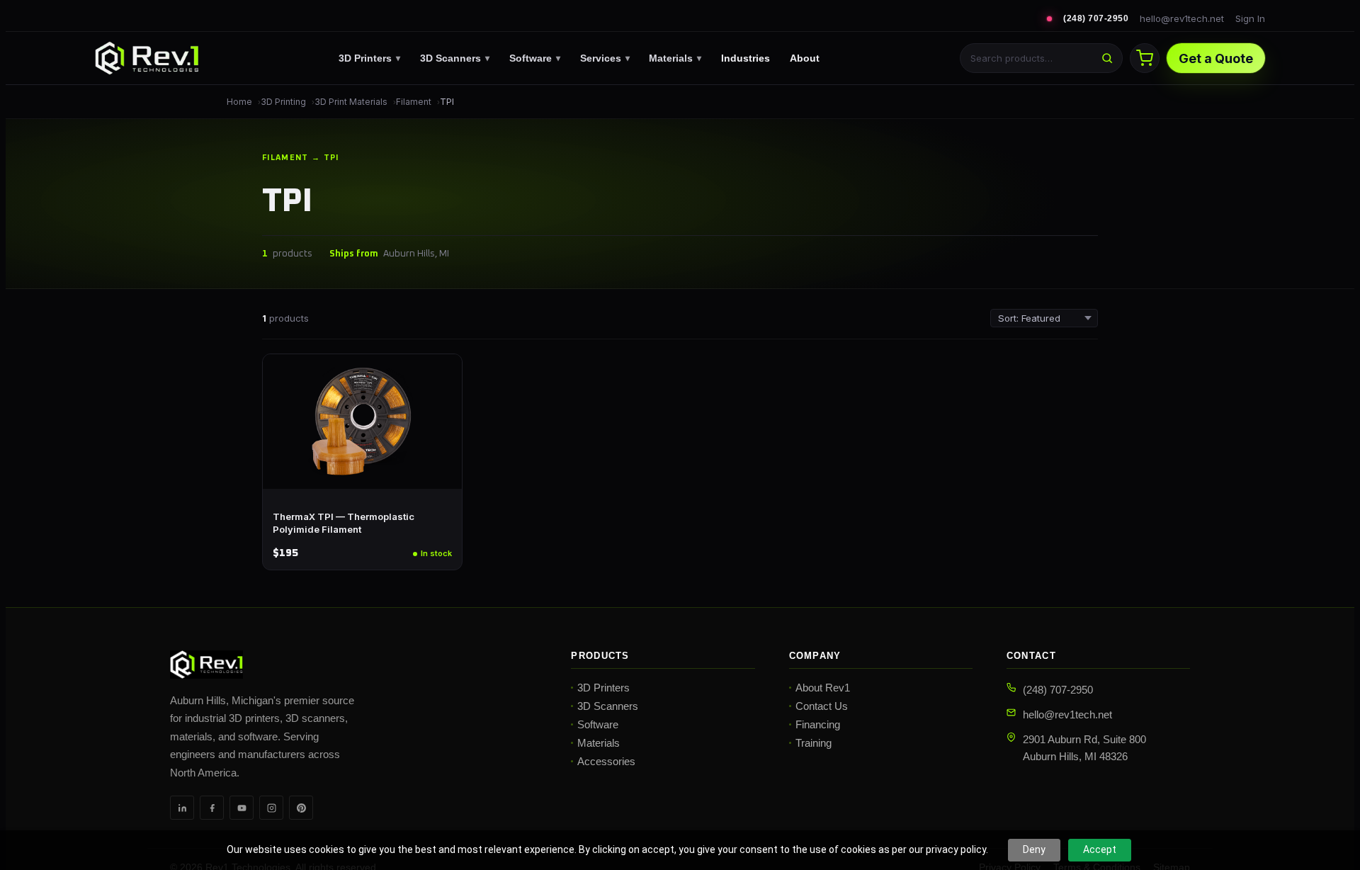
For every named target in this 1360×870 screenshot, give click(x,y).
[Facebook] (212, 808)
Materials (675, 58)
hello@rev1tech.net (1182, 18)
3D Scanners (454, 58)
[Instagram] (271, 808)
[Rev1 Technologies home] (146, 58)
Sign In (1250, 18)
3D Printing (283, 101)
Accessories (606, 761)
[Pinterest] (301, 808)
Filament (413, 101)
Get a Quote (1216, 58)
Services (605, 58)
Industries (745, 58)
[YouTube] (242, 808)
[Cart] (1145, 58)
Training (813, 743)
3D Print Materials (350, 101)
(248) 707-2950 (1095, 18)
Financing (817, 724)
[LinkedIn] (182, 808)
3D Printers (369, 58)
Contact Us (821, 706)
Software (534, 58)
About (805, 58)
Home (239, 101)
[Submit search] (1107, 58)
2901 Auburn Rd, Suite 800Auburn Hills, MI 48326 (1084, 747)
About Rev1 (822, 688)
